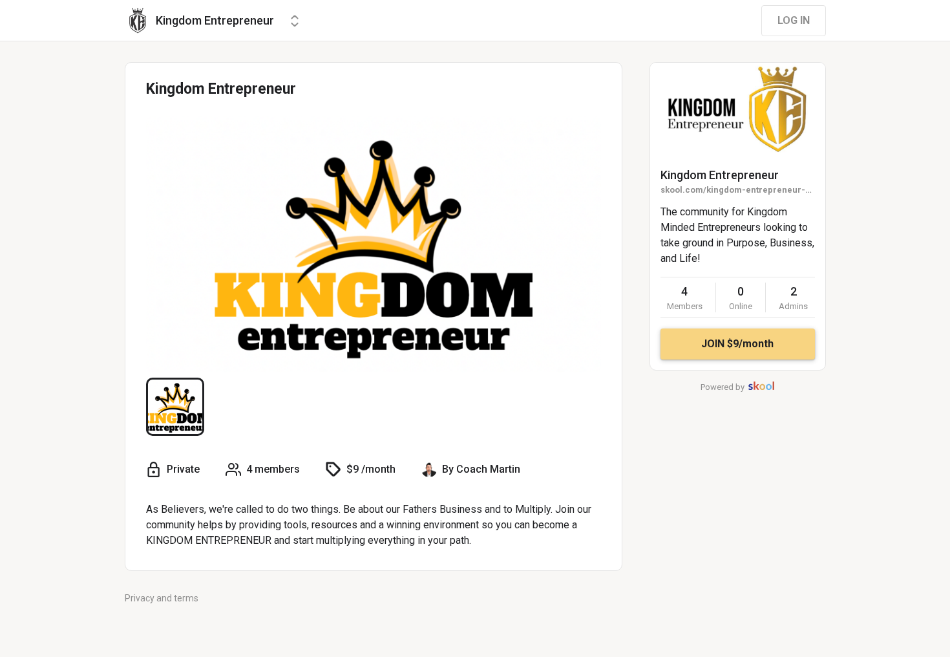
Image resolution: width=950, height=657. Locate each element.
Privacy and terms (161, 598)
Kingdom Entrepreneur (719, 175)
